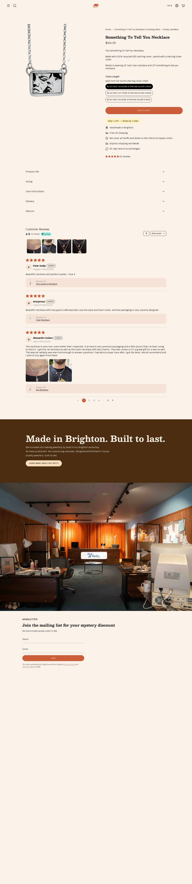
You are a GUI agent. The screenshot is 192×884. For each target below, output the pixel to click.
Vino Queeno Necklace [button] (46, 284)
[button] (112, 156)
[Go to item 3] (64, 246)
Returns (30, 211)
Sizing (29, 181)
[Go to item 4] (79, 246)
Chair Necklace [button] (43, 320)
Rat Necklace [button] (42, 390)
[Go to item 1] (34, 246)
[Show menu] (8, 5)
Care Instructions (35, 191)
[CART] (183, 5)
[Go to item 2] (49, 246)
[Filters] (146, 233)
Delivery (30, 201)
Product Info (32, 171)
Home (108, 29)
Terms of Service (29, 667)
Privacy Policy (69, 664)
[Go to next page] (113, 400)
